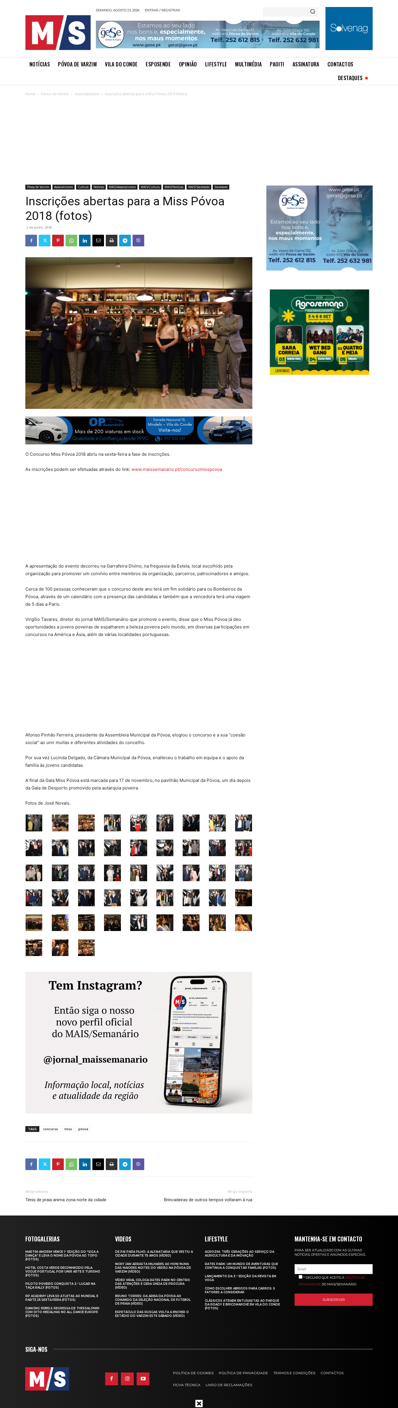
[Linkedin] (85, 240)
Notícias (99, 187)
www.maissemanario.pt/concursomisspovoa (176, 469)
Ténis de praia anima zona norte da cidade (65, 1199)
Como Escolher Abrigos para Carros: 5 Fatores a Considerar (240, 1290)
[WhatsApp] (71, 240)
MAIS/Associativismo (122, 187)
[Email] (98, 240)
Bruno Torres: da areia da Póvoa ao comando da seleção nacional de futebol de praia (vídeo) (153, 1299)
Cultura (83, 187)
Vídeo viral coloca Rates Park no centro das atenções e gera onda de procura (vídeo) (152, 1283)
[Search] (312, 12)
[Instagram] (127, 1378)
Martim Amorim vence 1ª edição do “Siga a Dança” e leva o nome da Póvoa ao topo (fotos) (61, 1255)
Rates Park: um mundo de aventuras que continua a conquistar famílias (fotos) (241, 1266)
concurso (50, 1129)
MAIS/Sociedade (198, 187)
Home (30, 93)
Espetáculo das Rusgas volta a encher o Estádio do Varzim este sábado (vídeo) (152, 1314)
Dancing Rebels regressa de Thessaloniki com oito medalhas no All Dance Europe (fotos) (62, 1312)
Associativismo (87, 93)
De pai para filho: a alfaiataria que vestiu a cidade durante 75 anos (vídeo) (154, 1253)
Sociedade (221, 187)
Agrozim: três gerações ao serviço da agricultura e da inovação (239, 1253)
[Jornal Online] (57, 32)
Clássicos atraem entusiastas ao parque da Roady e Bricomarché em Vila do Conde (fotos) (242, 1304)
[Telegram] (125, 240)
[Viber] (138, 240)
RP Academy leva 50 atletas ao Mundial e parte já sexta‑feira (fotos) (61, 1298)
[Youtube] (143, 1378)
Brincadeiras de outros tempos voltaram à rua (208, 1199)
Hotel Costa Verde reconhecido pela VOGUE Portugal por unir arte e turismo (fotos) (62, 1271)
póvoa (83, 1129)
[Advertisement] (199, 141)
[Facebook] (31, 240)
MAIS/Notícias (174, 187)
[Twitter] (44, 240)
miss (68, 1129)
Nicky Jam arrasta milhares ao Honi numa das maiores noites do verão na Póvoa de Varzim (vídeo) (153, 1267)
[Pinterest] (58, 240)
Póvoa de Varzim (55, 93)
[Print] (111, 240)
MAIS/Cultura (150, 187)
